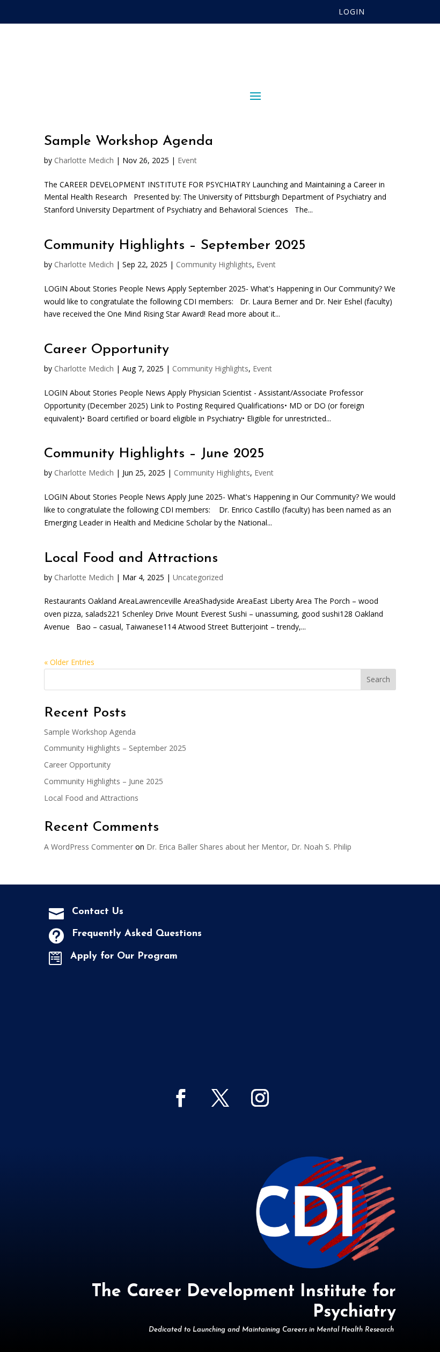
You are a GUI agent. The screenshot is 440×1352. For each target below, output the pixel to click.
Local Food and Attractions (131, 558)
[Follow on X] (220, 1098)
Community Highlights (214, 264)
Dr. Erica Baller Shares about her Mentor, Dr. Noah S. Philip (248, 847)
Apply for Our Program (124, 956)
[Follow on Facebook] (180, 1098)
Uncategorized (198, 577)
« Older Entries (69, 662)
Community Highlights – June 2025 (154, 454)
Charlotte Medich (84, 160)
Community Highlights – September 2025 (175, 245)
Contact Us (97, 912)
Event (187, 160)
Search (378, 679)
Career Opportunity (106, 349)
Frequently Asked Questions (137, 934)
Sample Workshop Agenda (128, 141)
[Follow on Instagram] (259, 1098)
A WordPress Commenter (88, 847)
